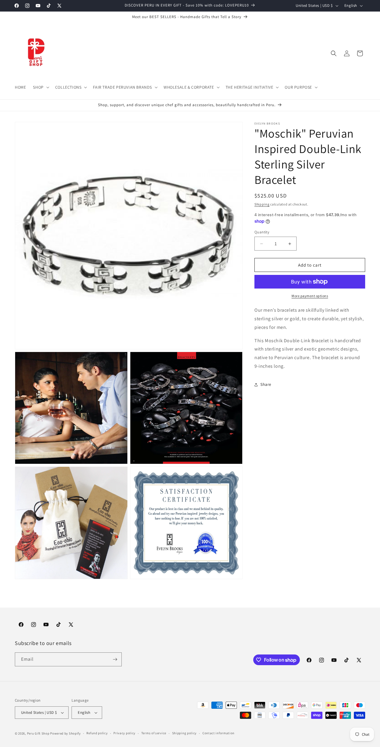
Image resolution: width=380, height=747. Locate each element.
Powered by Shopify (65, 733)
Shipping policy (184, 733)
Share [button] (265, 384)
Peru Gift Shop (38, 733)
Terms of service (153, 733)
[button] (40, 87)
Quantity (261, 232)
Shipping (262, 204)
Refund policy (96, 733)
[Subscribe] (114, 659)
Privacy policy (124, 733)
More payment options (310, 296)
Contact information (218, 733)
